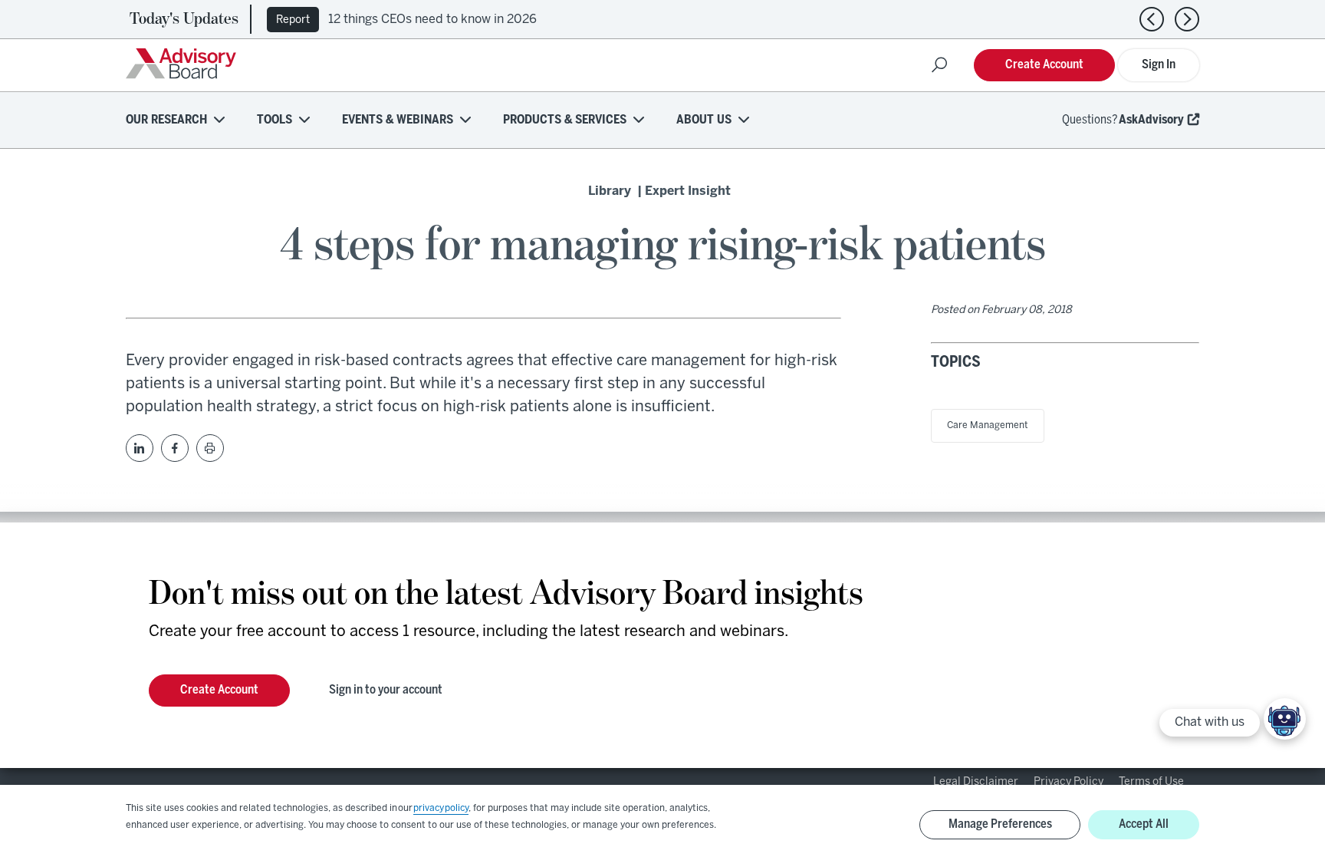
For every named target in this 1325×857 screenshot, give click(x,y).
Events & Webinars (397, 120)
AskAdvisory (1151, 120)
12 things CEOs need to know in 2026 (432, 19)
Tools (274, 120)
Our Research (166, 120)
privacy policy (441, 808)
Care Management (987, 425)
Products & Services (564, 120)
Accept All (1144, 824)
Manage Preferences (1000, 824)
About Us (704, 120)
